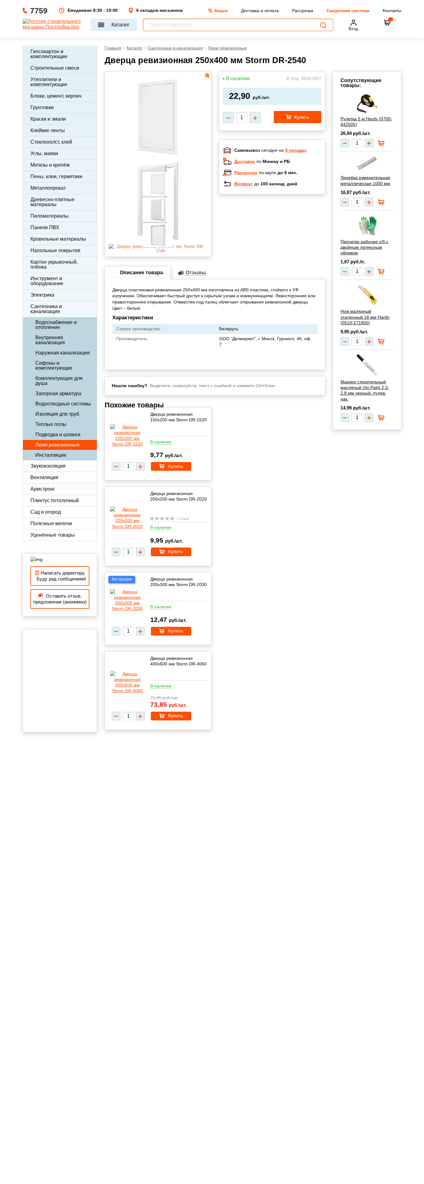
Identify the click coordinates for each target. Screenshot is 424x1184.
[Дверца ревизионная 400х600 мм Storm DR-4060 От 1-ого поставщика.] (127, 682)
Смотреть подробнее (278, 239)
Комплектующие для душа (59, 381)
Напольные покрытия (55, 250)
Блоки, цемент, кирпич (55, 96)
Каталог (120, 24)
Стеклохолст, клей (51, 142)
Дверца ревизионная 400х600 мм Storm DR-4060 (178, 661)
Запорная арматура (58, 393)
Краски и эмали (48, 119)
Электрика (42, 295)
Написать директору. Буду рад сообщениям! (60, 576)
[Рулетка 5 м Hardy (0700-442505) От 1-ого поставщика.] (367, 103)
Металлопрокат (48, 188)
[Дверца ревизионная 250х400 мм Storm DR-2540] (158, 250)
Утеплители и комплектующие (48, 82)
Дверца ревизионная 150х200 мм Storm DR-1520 (178, 417)
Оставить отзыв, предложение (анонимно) (60, 599)
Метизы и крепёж (50, 165)
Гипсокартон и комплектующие (48, 54)
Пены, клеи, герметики (56, 176)
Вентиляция (44, 477)
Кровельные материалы (58, 239)
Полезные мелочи (51, 523)
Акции (221, 10)
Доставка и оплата (260, 10)
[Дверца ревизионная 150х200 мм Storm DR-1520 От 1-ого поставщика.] (127, 435)
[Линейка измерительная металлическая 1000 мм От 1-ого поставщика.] (367, 163)
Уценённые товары (52, 535)
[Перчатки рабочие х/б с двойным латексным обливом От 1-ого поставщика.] (367, 225)
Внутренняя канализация (50, 340)
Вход (353, 28)
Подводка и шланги (57, 434)
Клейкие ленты (47, 130)
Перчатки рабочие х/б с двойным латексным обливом (364, 247)
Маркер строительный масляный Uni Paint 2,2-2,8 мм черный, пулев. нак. (365, 390)
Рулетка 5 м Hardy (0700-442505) (366, 121)
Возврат (243, 183)
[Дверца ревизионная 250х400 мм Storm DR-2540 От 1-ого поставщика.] (158, 156)
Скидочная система (348, 10)
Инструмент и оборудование (46, 281)
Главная (113, 48)
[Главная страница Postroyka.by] (53, 25)
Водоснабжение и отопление (56, 325)
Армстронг (42, 489)
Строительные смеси (54, 68)
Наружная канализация (62, 352)
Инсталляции (50, 455)
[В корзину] (387, 22)
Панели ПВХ (44, 227)
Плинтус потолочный (54, 500)
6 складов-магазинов (159, 10)
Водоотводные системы (63, 403)
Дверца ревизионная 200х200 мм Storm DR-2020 (178, 496)
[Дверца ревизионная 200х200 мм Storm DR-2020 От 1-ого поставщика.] (127, 517)
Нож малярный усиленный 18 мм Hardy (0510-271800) (365, 317)
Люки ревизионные (57, 444)
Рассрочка (302, 10)
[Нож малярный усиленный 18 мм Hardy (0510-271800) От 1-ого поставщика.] (367, 294)
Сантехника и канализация (46, 309)
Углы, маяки (44, 153)
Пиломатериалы (49, 216)
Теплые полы (50, 424)
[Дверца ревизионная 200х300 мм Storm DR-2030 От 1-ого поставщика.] (127, 600)
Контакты (392, 10)
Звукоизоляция (47, 466)
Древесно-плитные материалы (52, 202)
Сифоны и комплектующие (53, 365)
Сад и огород (45, 512)
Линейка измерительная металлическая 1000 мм (365, 180)
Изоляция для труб (57, 414)
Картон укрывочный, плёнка (54, 264)
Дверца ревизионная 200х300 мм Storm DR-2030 (178, 581)
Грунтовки (42, 107)
